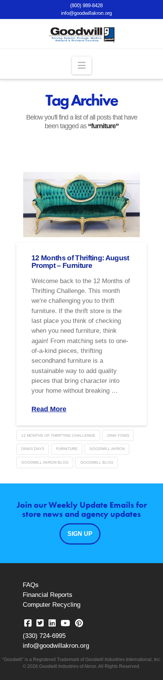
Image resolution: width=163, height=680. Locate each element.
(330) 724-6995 (44, 635)
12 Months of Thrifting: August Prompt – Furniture (80, 261)
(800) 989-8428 (86, 5)
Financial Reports (47, 594)
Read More (48, 409)
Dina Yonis (118, 435)
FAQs (31, 585)
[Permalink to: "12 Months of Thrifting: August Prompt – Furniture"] (81, 204)
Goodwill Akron (107, 449)
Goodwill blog (96, 462)
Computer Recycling (51, 604)
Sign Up (79, 533)
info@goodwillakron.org (86, 13)
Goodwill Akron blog (45, 462)
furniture (67, 449)
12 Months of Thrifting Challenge (58, 435)
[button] (81, 65)
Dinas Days (32, 449)
